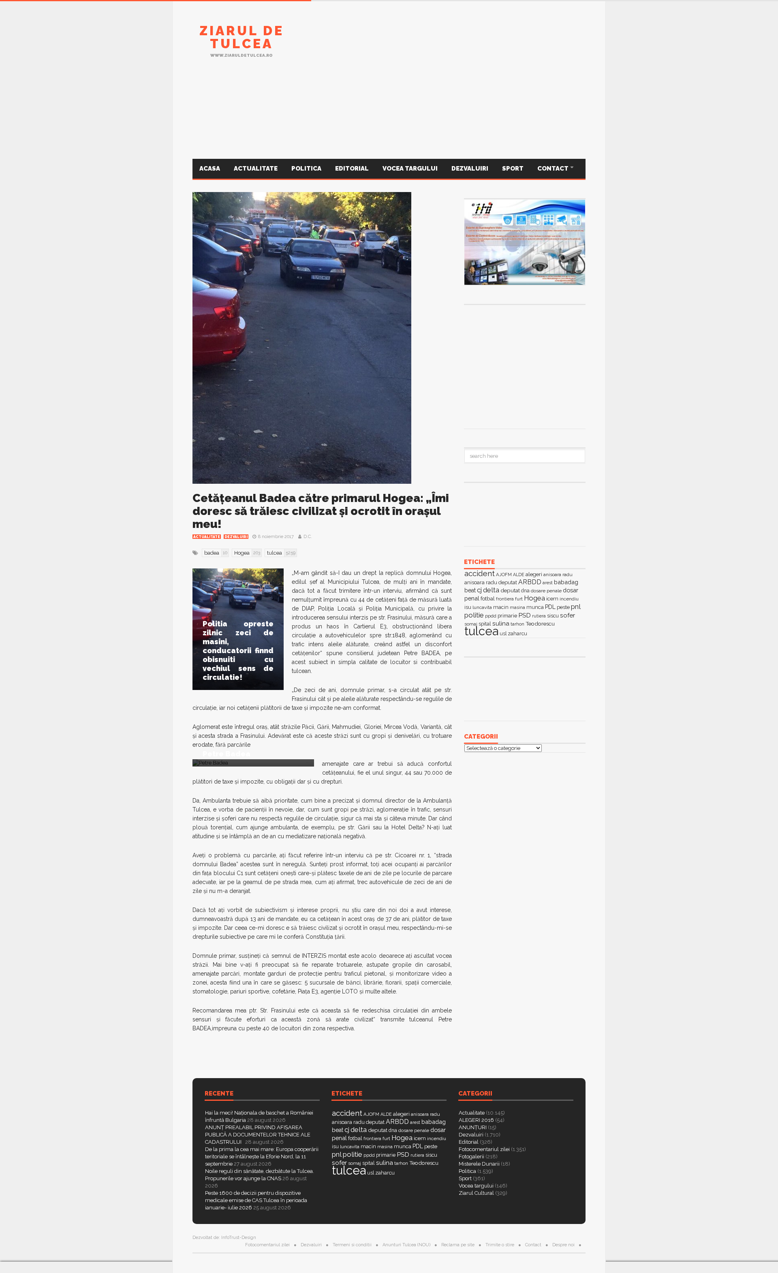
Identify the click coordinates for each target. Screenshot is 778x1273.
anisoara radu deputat (490, 582)
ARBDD (529, 582)
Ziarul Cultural (476, 1193)
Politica (306, 168)
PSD (524, 615)
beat (470, 590)
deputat (510, 590)
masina (517, 607)
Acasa (209, 168)
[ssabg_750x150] (438, 45)
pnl (576, 606)
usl (503, 633)
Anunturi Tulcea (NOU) (406, 1244)
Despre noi (563, 1244)
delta (491, 590)
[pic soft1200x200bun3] (389, 118)
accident (479, 573)
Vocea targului (410, 168)
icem (552, 599)
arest (548, 582)
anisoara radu (558, 574)
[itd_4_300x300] (525, 366)
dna (525, 591)
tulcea (481, 631)
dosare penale (546, 591)
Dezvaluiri (469, 168)
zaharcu (517, 633)
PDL (550, 607)
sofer (567, 615)
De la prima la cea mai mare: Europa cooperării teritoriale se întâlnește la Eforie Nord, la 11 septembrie (261, 1156)
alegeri (534, 574)
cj (479, 590)
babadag (566, 582)
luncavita (482, 607)
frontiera (505, 599)
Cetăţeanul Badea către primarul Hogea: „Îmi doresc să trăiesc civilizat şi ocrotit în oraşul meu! (320, 511)
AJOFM (504, 574)
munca (535, 607)
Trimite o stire (499, 1244)
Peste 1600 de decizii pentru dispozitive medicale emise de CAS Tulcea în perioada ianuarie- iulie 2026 (256, 1200)
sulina (500, 623)
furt (519, 599)
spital (368, 1163)
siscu (553, 616)
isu (467, 607)
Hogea (534, 598)
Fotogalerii (471, 1156)
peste (563, 607)
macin (501, 607)
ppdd (490, 616)
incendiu (569, 599)
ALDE (518, 574)
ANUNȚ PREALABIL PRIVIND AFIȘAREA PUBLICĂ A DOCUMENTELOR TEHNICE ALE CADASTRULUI (257, 1134)
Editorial (352, 168)
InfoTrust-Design (238, 1237)
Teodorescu (540, 623)
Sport (513, 168)
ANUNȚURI (473, 1127)
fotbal (488, 598)
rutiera (539, 616)
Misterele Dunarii (479, 1164)
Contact (553, 168)
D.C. (308, 536)
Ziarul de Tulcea (241, 37)
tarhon (517, 624)
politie (474, 615)
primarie (507, 616)
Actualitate (256, 168)
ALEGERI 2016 (476, 1120)
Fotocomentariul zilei (484, 1149)
